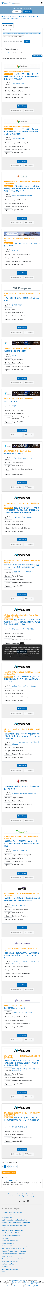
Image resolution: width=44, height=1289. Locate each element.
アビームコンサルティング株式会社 (23, 629)
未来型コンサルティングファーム (22, 1012)
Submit (27, 41)
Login (16, 11)
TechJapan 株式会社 (18, 83)
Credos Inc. (15, 250)
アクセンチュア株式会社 (19, 1127)
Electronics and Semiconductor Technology (14, 1246)
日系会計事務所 (17, 305)
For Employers (31, 1196)
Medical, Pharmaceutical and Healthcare (13, 1259)
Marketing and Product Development (12, 1230)
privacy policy (35, 655)
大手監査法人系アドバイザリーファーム (24, 458)
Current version (16, 1282)
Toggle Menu (37, 55)
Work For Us (12, 1196)
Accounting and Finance (9, 1215)
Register (27, 11)
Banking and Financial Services (11, 1235)
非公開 (14, 355)
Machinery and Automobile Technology (13, 1248)
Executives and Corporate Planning (12, 1212)
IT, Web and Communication (10, 1241)
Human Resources (7, 1217)
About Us (11, 1194)
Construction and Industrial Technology (13, 1253)
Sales (3, 1228)
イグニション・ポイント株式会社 (22, 517)
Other (3, 1272)
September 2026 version (31, 1282)
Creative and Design (8, 1243)
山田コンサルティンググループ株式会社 (24, 686)
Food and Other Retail (8, 1264)
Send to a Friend (31, 1194)
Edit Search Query (8, 30)
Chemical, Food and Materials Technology (14, 1251)
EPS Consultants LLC (18, 905)
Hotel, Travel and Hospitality (10, 1261)
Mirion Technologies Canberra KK (22, 195)
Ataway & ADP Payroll (10, 1181)
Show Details (22, 106)
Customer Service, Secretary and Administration (16, 1222)
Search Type (7, 25)
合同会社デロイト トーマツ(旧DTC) (22, 572)
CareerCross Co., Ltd (18, 1280)
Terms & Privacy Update (31, 1286)
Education (4, 1266)
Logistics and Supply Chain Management (14, 1225)
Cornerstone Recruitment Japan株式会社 (24, 793)
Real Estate (5, 1238)
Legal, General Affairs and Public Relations (14, 1220)
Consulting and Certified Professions (12, 1233)
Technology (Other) (7, 1256)
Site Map (21, 1196)
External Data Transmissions (14, 1286)
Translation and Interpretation (10, 1269)
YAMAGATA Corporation (19, 850)
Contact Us (20, 1194)
